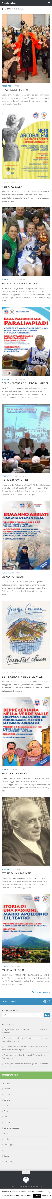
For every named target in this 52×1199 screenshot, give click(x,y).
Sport (6, 1150)
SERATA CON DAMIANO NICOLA (20, 283)
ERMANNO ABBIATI (13, 576)
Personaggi (6, 86)
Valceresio (8, 1161)
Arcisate (7, 1089)
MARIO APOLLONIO (13, 970)
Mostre (7, 1133)
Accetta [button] (37, 1196)
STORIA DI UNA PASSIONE (16, 873)
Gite (5, 1117)
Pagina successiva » (41, 992)
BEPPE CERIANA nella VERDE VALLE (22, 676)
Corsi (6, 1105)
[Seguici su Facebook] (44, 1001)
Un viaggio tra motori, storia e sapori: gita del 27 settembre (26, 1064)
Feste (6, 1111)
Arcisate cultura (9, 3)
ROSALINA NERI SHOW (15, 90)
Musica (6, 1139)
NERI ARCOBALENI (12, 186)
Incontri (7, 1122)
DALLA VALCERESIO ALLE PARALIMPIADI (25, 383)
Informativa (46, 1195)
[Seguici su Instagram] (48, 1001)
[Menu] (49, 3)
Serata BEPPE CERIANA (15, 773)
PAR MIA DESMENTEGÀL (16, 480)
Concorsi (7, 1100)
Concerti (7, 1094)
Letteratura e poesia (11, 1128)
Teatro (6, 1156)
